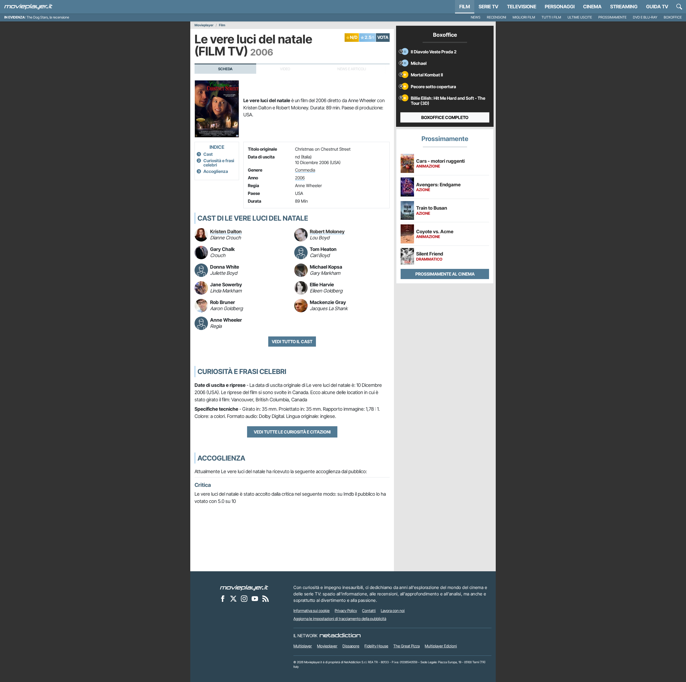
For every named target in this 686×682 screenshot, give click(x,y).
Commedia (305, 170)
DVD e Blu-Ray (645, 17)
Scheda (225, 69)
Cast (208, 154)
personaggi (560, 6)
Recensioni (496, 17)
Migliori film (524, 17)
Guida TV (657, 6)
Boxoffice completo (444, 117)
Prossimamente (612, 17)
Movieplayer (204, 25)
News (475, 17)
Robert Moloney (327, 231)
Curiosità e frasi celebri (218, 163)
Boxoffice (673, 17)
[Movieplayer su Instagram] (244, 598)
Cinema (592, 6)
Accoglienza (215, 171)
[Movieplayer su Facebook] (222, 598)
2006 (300, 177)
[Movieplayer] (244, 587)
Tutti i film (551, 17)
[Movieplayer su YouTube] (254, 598)
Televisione (521, 6)
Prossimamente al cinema (445, 274)
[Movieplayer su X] (233, 598)
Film (464, 6)
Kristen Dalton (226, 231)
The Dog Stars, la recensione (48, 17)
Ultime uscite (580, 17)
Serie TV (488, 6)
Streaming (623, 6)
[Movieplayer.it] (28, 6)
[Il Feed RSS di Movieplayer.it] (265, 598)
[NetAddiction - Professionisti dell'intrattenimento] (340, 635)
